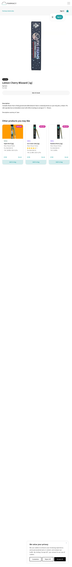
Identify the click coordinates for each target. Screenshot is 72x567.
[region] (47, 552)
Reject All (48, 559)
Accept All (60, 559)
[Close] (66, 543)
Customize (35, 559)
